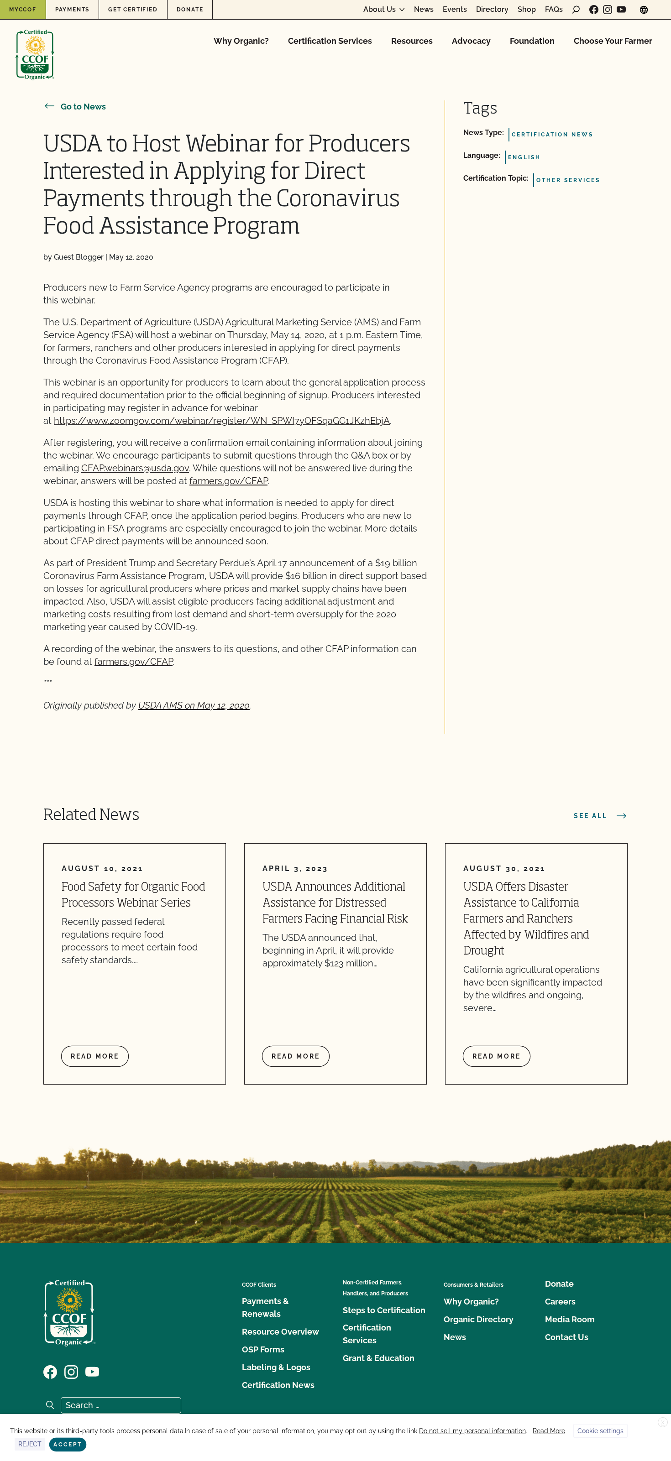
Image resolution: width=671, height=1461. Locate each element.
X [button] (663, 1422)
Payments (72, 9)
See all (591, 815)
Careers (560, 1301)
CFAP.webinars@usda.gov (135, 468)
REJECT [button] (30, 1444)
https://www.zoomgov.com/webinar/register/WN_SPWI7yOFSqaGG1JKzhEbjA (222, 420)
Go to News (83, 106)
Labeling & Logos (276, 1367)
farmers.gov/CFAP (228, 480)
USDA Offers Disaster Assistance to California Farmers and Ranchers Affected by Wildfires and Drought (526, 919)
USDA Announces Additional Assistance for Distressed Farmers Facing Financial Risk (335, 903)
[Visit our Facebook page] (593, 9)
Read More (549, 1431)
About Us (379, 9)
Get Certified (132, 9)
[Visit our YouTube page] (621, 9)
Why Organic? (241, 41)
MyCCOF (23, 9)
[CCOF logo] (35, 45)
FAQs (554, 9)
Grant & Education (378, 1358)
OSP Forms (263, 1349)
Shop (527, 9)
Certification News (278, 1385)
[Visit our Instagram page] (607, 9)
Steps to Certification (384, 1310)
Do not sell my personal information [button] (472, 1431)
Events (455, 9)
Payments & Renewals (265, 1307)
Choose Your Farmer (613, 41)
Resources (412, 41)
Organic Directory (479, 1319)
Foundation (532, 41)
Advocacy (471, 41)
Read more (95, 1056)
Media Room (570, 1319)
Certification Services (330, 41)
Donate (190, 9)
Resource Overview (280, 1331)
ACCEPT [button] (67, 1444)
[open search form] (576, 9)
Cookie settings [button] (600, 1431)
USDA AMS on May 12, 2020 (194, 705)
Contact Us (566, 1337)
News (424, 9)
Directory (492, 9)
